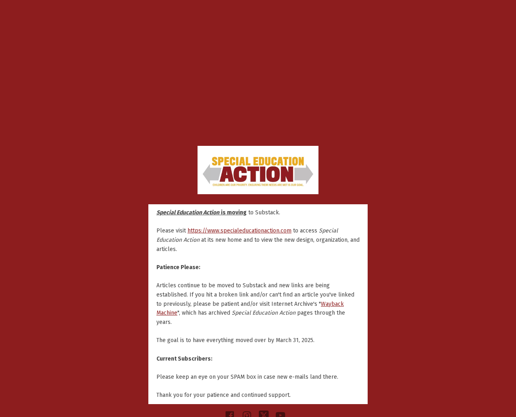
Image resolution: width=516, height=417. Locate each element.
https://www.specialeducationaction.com (239, 230)
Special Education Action (258, 170)
